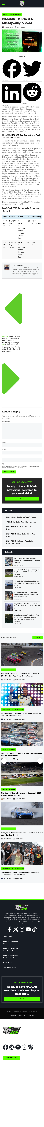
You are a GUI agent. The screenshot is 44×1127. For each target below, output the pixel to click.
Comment (6, 422)
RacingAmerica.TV (10, 1107)
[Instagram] (22, 929)
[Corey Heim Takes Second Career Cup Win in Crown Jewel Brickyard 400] (9, 584)
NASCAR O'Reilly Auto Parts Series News (13, 709)
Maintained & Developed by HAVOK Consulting (22, 1013)
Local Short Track (9, 968)
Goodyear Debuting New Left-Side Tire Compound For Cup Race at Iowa (27, 561)
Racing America (8, 1102)
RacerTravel (7, 1116)
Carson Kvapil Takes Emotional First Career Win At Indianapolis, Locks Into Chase (26, 595)
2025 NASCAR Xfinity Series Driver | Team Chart (21, 535)
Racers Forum (8, 1121)
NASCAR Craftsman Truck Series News (10, 957)
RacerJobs (7, 1112)
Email (4, 449)
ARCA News (7, 963)
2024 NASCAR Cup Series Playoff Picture (21, 517)
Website (5, 457)
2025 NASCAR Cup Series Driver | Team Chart (20, 528)
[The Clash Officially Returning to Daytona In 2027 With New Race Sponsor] (9, 573)
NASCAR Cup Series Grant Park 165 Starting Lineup (21, 136)
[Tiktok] (34, 929)
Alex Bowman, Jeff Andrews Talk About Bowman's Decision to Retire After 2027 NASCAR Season (26, 618)
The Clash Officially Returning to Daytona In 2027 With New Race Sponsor (26, 572)
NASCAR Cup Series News (12, 14)
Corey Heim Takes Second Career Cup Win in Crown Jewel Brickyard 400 (27, 583)
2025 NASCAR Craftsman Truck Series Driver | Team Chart (20, 542)
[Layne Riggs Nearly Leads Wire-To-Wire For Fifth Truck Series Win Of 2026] (9, 607)
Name (4, 442)
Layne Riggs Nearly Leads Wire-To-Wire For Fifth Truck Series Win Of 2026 (27, 606)
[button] (3, 4)
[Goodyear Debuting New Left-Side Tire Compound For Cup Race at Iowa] (9, 561)
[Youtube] (28, 929)
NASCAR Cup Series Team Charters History (21, 522)
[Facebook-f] (9, 929)
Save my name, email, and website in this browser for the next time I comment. (20, 467)
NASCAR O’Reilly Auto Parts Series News (11, 950)
